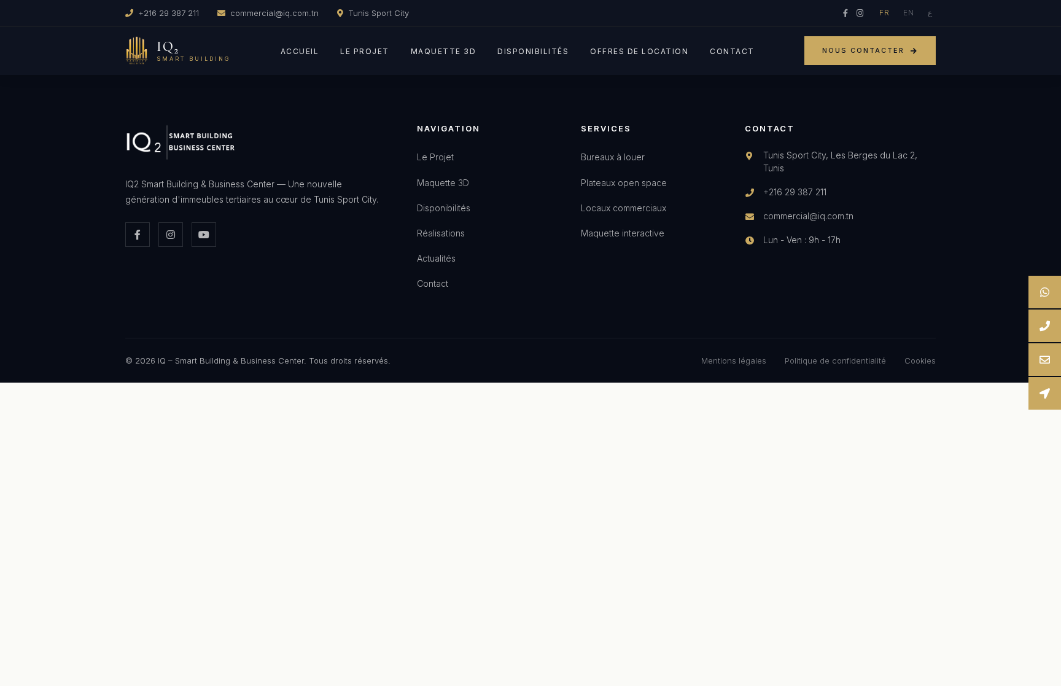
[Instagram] (860, 13)
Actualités (436, 258)
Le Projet (364, 51)
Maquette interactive (622, 233)
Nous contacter (863, 50)
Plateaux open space (624, 182)
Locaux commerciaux (623, 208)
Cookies (920, 360)
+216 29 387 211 (168, 13)
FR (884, 12)
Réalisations (441, 233)
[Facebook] (845, 13)
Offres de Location (639, 51)
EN (908, 12)
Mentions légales (733, 360)
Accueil (300, 51)
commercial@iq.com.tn (274, 13)
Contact (732, 51)
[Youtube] (204, 234)
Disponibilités (533, 51)
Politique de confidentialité (835, 360)
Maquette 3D (443, 51)
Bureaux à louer (613, 157)
